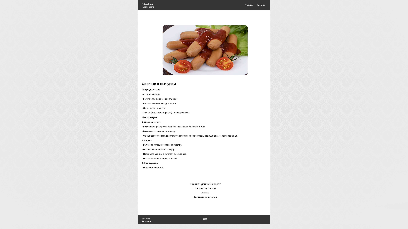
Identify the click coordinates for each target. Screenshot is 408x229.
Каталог (261, 5)
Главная (249, 5)
